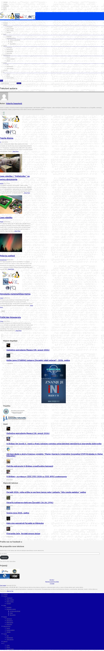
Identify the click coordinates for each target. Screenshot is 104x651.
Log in (5, 9)
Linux (8, 74)
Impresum (6, 6)
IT (3, 72)
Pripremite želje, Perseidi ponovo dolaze (23, 533)
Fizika (5, 62)
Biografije (9, 53)
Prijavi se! (4, 557)
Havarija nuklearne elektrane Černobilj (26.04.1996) (29, 502)
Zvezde (8, 60)
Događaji (8, 36)
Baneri (5, 7)
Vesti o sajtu (9, 30)
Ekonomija (9, 49)
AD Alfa (52, 580)
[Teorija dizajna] (16, 125)
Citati (11, 42)
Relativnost (9, 66)
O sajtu (5, 4)
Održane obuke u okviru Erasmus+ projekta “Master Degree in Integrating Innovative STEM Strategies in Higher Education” (54, 455)
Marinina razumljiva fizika (52, 582)
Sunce (8, 57)
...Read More (15, 151)
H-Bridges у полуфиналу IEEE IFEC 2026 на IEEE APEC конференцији (36, 476)
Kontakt (5, 2)
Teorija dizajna (6, 138)
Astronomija (6, 55)
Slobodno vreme (11, 38)
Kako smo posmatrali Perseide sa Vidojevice (25, 523)
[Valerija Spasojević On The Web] (4, 112)
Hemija (5, 70)
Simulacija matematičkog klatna (15, 293)
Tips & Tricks (10, 77)
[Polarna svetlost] (16, 243)
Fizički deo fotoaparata (10, 317)
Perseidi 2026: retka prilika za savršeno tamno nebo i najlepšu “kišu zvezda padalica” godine (46, 492)
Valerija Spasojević (14, 103)
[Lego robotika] (16, 204)
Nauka (5, 45)
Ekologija (9, 47)
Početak (5, 23)
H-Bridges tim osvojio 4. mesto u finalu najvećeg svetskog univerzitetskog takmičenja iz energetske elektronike (53, 443)
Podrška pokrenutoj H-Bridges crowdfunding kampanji (29, 466)
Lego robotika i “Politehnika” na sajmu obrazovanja (15, 178)
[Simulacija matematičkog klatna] (16, 281)
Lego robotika (6, 217)
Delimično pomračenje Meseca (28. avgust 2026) (27, 349)
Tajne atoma (9, 68)
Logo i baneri (10, 28)
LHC (7, 64)
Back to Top (10, 591)
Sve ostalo (13, 43)
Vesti (4, 34)
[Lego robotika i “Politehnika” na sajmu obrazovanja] (16, 163)
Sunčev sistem (10, 59)
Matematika (9, 51)
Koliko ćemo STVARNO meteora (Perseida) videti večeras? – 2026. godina (38, 360)
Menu (1, 81)
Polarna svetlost (7, 255)
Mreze (8, 76)
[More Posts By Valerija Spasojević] (4, 114)
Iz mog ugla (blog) (15, 40)
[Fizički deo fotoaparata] (16, 312)
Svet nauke (3, 585)
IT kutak (52, 583)
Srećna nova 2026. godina (17, 512)
